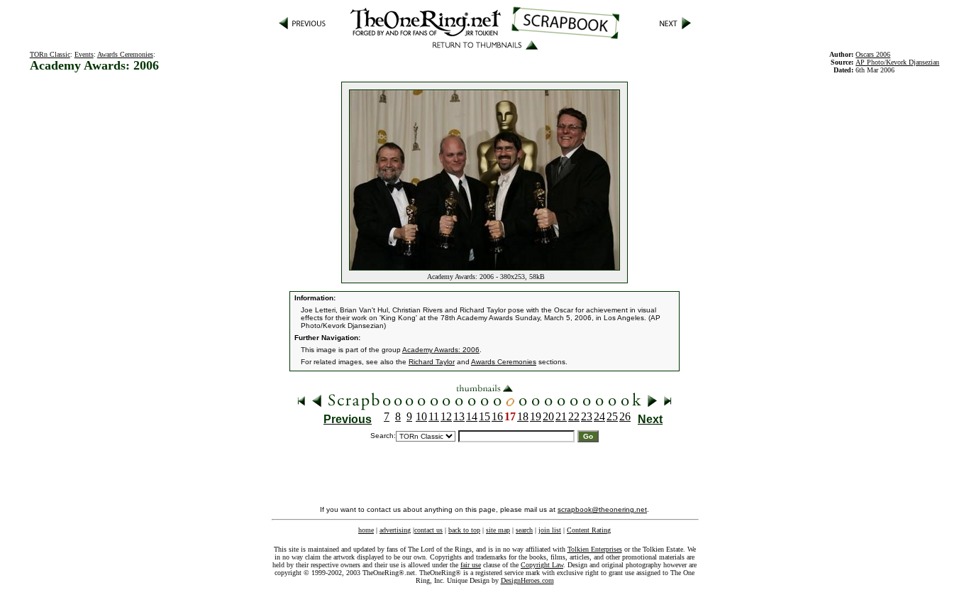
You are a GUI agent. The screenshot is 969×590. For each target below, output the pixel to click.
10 (421, 416)
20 (548, 416)
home (366, 530)
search (524, 530)
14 (471, 416)
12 (446, 416)
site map (498, 530)
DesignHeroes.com (527, 580)
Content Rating (589, 530)
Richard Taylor (432, 362)
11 (433, 416)
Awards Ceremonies (125, 54)
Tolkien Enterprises (594, 549)
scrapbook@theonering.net (602, 509)
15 (484, 416)
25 (612, 416)
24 (599, 416)
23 (586, 416)
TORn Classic (50, 54)
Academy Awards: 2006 (441, 350)
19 (535, 416)
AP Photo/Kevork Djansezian (897, 62)
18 (522, 416)
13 (459, 416)
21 (561, 416)
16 (497, 416)
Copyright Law (542, 565)
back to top (464, 530)
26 (625, 416)
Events (84, 54)
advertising (395, 530)
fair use (470, 565)
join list (549, 530)
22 (574, 416)
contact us (428, 530)
